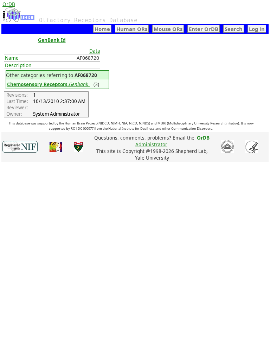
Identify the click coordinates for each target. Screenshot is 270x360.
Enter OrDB (203, 28)
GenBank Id (52, 40)
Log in (257, 28)
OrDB (8, 4)
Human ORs (131, 28)
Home (102, 28)
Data (94, 50)
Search (234, 28)
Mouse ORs (168, 28)
